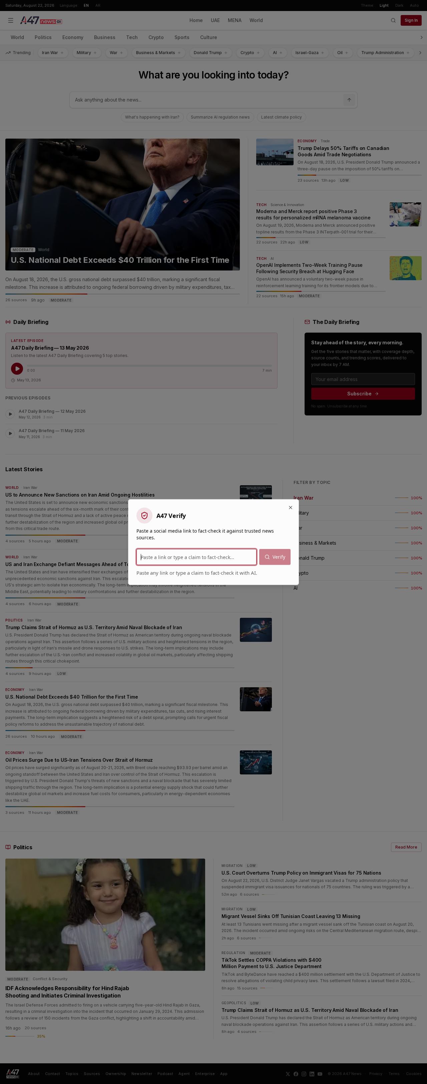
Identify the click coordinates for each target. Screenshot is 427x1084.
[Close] (290, 507)
